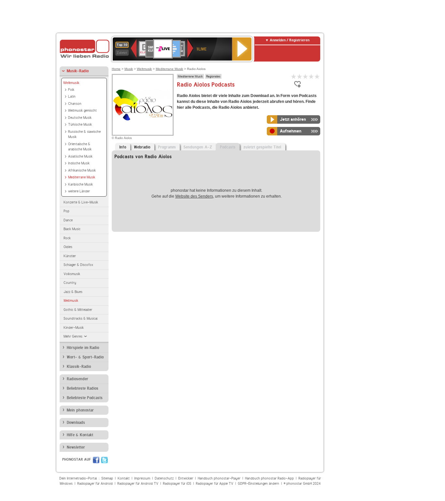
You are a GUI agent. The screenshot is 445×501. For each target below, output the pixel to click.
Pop (66, 211)
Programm (167, 147)
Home (116, 69)
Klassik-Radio (79, 366)
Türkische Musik (80, 124)
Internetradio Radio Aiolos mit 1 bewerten (294, 76)
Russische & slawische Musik (84, 134)
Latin (72, 96)
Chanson (74, 104)
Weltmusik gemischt (82, 110)
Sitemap (107, 478)
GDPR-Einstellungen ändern (258, 483)
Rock (67, 238)
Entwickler (185, 478)
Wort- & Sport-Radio (85, 357)
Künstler (70, 256)
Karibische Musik (80, 184)
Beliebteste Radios (82, 388)
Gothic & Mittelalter (78, 310)
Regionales (213, 76)
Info (122, 147)
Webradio (142, 147)
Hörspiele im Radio (83, 347)
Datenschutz (164, 478)
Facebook (96, 460)
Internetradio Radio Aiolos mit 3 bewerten (306, 76)
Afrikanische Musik (82, 170)
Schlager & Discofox (78, 265)
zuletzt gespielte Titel (262, 147)
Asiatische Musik (80, 156)
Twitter (104, 460)
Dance (68, 220)
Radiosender (77, 379)
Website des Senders (194, 196)
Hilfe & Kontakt (80, 435)
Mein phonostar (80, 410)
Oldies (68, 247)
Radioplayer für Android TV (137, 483)
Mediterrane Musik (81, 177)
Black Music (72, 229)
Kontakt (124, 478)
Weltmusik (71, 83)
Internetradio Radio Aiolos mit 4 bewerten (311, 76)
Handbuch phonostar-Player (219, 478)
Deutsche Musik (80, 118)
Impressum (142, 478)
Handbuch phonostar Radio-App (269, 478)
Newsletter (76, 447)
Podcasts (228, 147)
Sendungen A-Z (197, 147)
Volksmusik (72, 274)
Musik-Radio (78, 71)
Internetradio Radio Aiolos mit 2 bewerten (300, 76)
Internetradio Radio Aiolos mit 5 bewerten (317, 76)
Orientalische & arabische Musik (80, 147)
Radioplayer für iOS (177, 483)
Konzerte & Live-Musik (81, 202)
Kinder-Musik (74, 328)
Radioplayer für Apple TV (214, 483)
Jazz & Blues (73, 292)
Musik (128, 69)
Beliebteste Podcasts (85, 398)
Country (70, 283)
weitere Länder (79, 191)
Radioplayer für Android (95, 483)
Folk (71, 90)
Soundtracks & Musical (80, 318)
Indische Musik (79, 163)
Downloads (76, 422)
